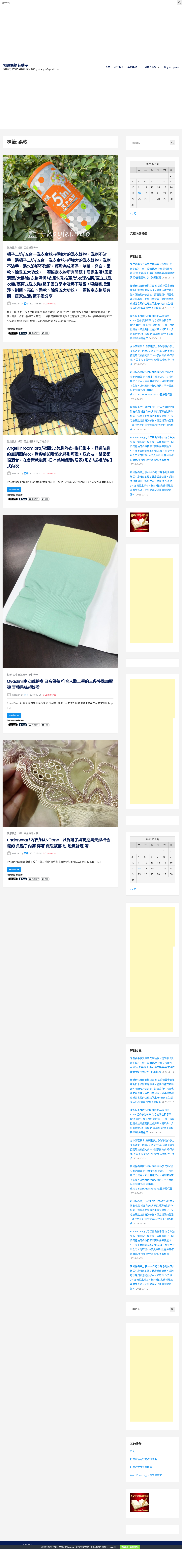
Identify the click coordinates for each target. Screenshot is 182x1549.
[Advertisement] (151, 600)
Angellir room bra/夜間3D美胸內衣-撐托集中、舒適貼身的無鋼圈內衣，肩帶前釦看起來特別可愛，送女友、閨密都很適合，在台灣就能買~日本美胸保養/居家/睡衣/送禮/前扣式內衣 (59, 457)
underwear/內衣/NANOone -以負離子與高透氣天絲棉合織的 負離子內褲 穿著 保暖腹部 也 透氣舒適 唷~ (58, 843)
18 (139, 193)
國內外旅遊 (150, 67)
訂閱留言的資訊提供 (141, 1467)
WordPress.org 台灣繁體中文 (146, 1475)
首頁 (107, 67)
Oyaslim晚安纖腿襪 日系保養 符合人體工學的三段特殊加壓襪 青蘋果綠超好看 (60, 684)
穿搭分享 (44, 441)
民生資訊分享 (31, 247)
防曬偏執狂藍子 (15, 65)
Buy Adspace (171, 67)
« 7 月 (133, 213)
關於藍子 (119, 67)
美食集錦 (132, 67)
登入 (132, 1451)
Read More (15, 490)
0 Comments (49, 303)
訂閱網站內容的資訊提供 (143, 1459)
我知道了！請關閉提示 (129, 1547)
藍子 (26, 303)
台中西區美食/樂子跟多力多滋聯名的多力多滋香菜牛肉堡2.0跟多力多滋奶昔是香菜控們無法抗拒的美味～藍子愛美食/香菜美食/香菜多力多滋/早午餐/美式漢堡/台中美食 (152, 355)
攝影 (20, 247)
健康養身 (12, 247)
